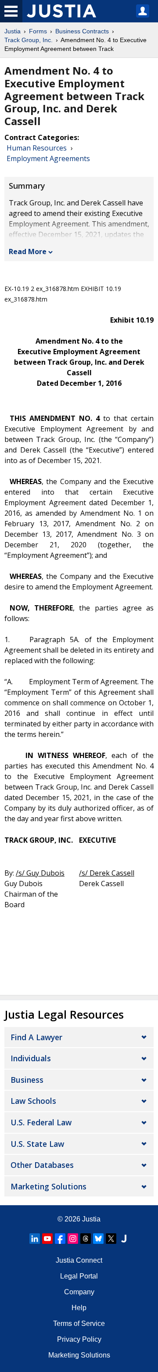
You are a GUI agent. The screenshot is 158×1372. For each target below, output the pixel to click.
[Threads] (85, 1238)
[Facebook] (60, 1238)
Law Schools (33, 1100)
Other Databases (42, 1165)
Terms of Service (79, 1323)
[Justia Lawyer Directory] (123, 1238)
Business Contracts (82, 31)
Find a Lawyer (36, 1037)
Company (79, 1292)
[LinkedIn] (34, 1238)
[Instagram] (73, 1238)
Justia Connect (79, 1260)
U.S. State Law (37, 1144)
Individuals (31, 1058)
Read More (28, 251)
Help (79, 1307)
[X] (111, 1238)
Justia (12, 31)
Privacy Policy (79, 1339)
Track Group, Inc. (28, 39)
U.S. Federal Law (41, 1122)
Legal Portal (79, 1276)
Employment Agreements (48, 158)
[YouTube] (47, 1238)
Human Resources (37, 148)
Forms (38, 31)
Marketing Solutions (48, 1186)
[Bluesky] (98, 1238)
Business (27, 1079)
